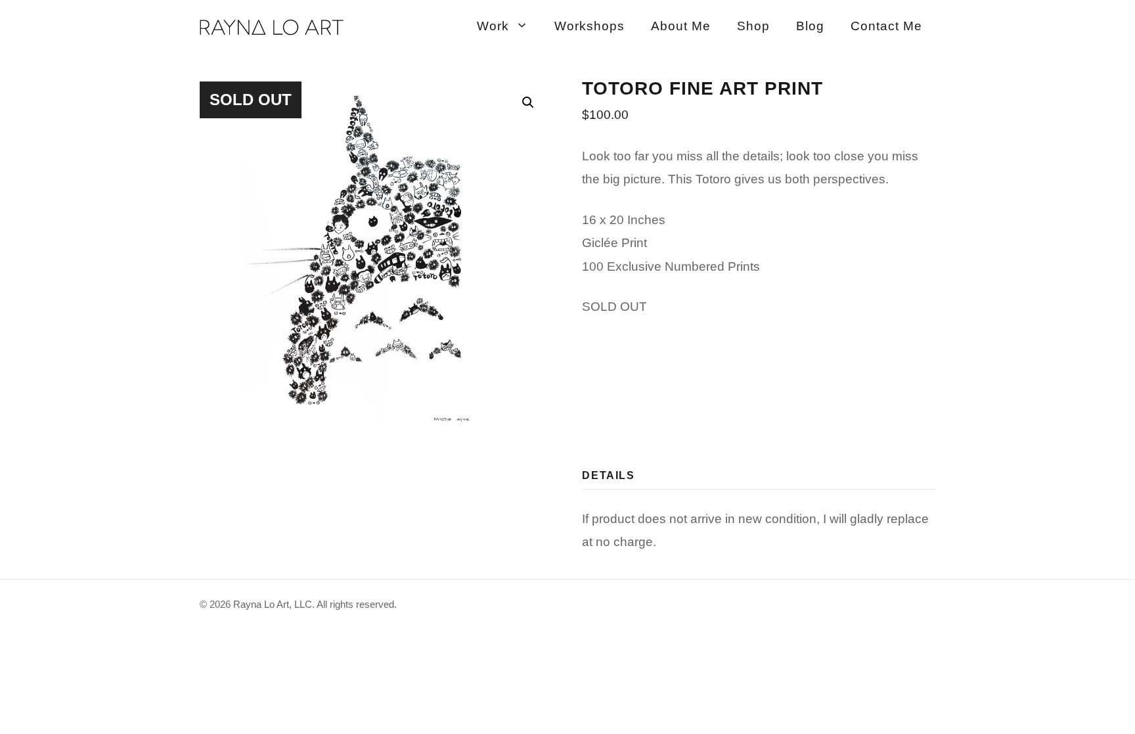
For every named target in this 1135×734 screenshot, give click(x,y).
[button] (528, 102)
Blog (810, 26)
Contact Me (886, 26)
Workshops (589, 26)
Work (493, 26)
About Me (681, 26)
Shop (753, 26)
